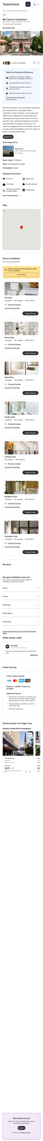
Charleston (23, 11)
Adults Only (19, 149)
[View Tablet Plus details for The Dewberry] (30, 735)
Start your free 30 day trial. (15, 98)
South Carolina (12, 11)
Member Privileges (14, 305)
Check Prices (21, 275)
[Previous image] (3, 47)
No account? (21, 1132)
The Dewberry (9, 758)
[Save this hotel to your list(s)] (34, 63)
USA (4, 11)
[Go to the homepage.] (11, 4)
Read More (34, 655)
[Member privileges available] (4, 15)
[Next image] (39, 47)
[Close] (37, 1116)
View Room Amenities (12, 308)
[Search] (28, 4)
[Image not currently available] (21, 288)
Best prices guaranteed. (11, 262)
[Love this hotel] (38, 63)
